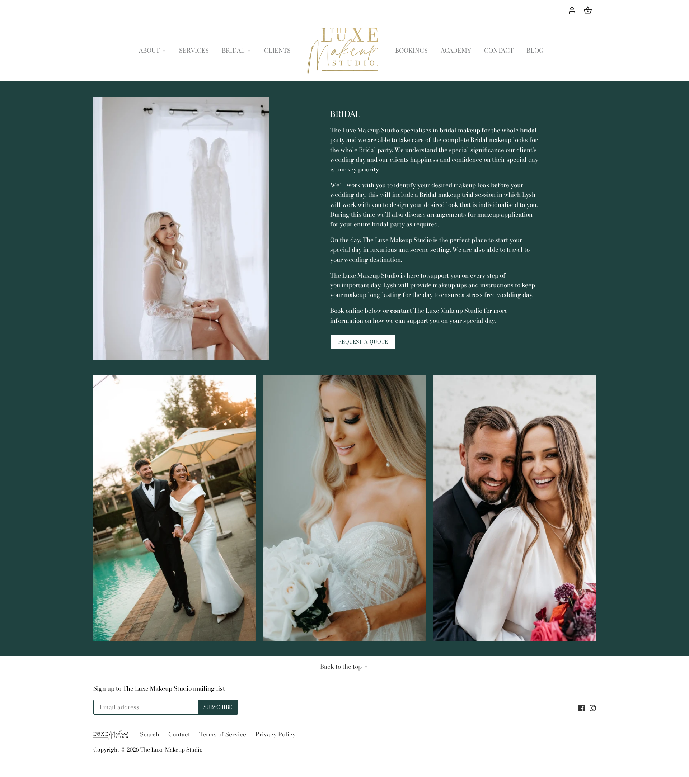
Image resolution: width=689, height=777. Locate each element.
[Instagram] (593, 707)
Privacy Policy (276, 734)
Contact (179, 734)
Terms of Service (222, 734)
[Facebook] (581, 707)
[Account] (572, 10)
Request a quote (363, 342)
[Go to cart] (587, 10)
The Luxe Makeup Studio (171, 749)
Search (149, 734)
